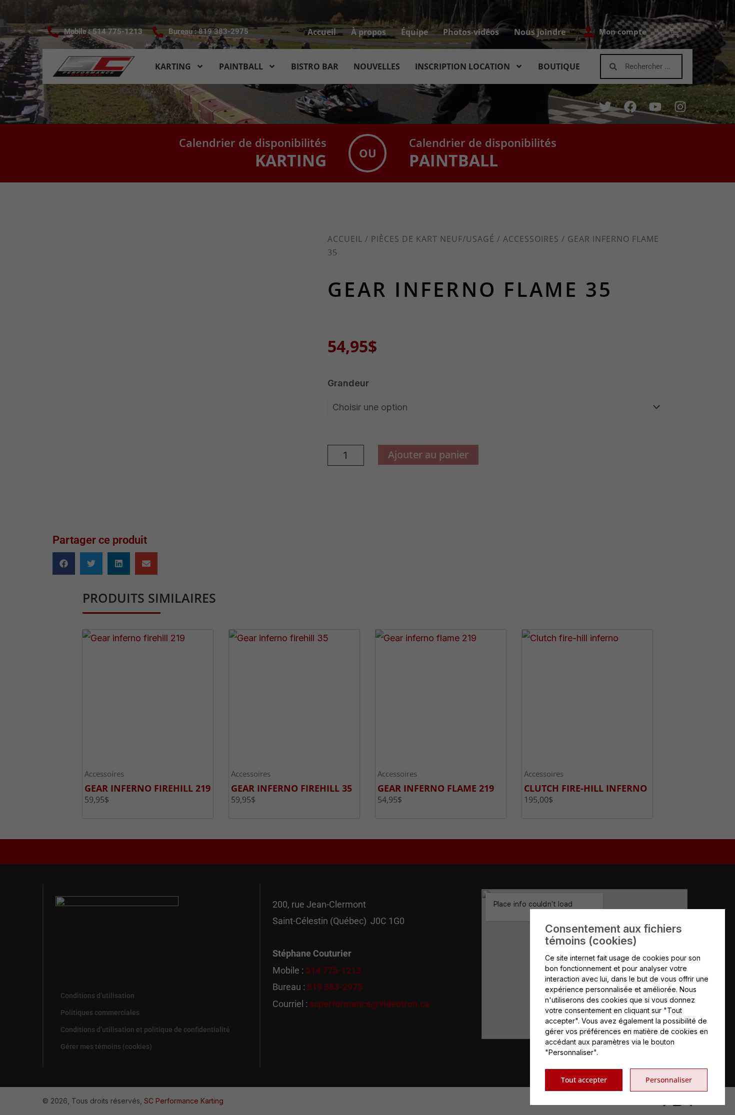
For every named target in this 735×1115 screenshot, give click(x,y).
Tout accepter (584, 1080)
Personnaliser (669, 1080)
